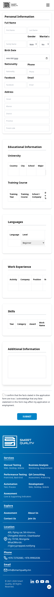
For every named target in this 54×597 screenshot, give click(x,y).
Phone (31, 72)
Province (9, 121)
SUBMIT (27, 416)
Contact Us (10, 518)
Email (31, 85)
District (9, 114)
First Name (10, 30)
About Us (33, 512)
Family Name (11, 44)
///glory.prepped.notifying (21, 545)
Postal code (10, 128)
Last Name (33, 30)
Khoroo (9, 106)
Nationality (10, 71)
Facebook (10, 85)
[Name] (48, 5)
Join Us (32, 518)
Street (8, 99)
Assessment (10, 512)
